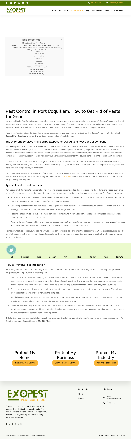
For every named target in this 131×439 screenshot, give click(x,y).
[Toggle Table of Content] (59, 39)
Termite (41, 65)
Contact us (66, 176)
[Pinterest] (19, 3)
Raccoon (42, 56)
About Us (108, 10)
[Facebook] (7, 3)
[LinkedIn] (11, 3)
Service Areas (75, 10)
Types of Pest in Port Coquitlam (39, 50)
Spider (41, 61)
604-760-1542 (96, 3)
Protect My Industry (38, 74)
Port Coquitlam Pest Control (34, 43)
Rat (41, 60)
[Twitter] (15, 3)
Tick (41, 51)
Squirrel (42, 53)
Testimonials (97, 10)
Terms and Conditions (118, 435)
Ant (42, 58)
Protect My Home (37, 69)
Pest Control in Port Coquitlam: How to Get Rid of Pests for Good (36, 45)
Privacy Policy (104, 435)
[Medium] (23, 3)
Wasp (41, 63)
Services (62, 10)
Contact (81, 398)
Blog (87, 10)
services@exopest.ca (117, 3)
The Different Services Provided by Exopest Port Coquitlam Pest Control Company (39, 48)
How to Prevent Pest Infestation (39, 67)
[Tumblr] (27, 3)
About (80, 394)
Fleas (42, 55)
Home (54, 10)
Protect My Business (37, 71)
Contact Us (118, 10)
